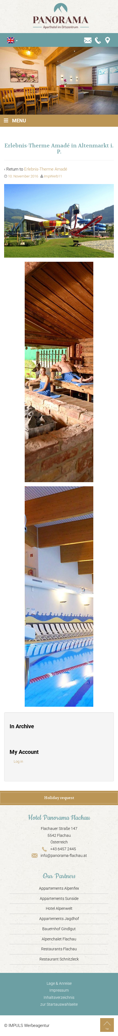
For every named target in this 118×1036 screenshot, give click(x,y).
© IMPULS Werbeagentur (26, 1025)
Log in (18, 761)
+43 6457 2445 (63, 849)
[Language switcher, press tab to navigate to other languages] (11, 40)
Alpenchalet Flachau (59, 939)
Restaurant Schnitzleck (59, 959)
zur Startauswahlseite (59, 1004)
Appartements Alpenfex (59, 888)
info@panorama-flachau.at (64, 855)
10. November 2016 (23, 176)
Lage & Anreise (59, 983)
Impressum (59, 990)
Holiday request (59, 797)
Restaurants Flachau (59, 949)
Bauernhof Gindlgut (59, 929)
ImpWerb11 (53, 176)
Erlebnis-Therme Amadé (45, 169)
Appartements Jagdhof (59, 918)
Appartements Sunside (59, 898)
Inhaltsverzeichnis (59, 997)
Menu (19, 120)
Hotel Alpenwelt (59, 908)
